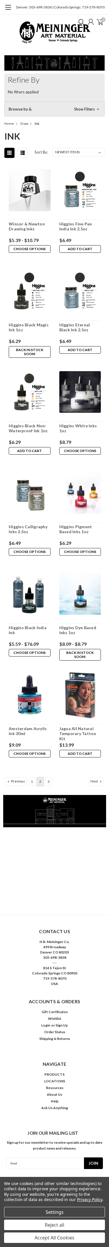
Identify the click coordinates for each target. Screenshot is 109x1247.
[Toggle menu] (8, 10)
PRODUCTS (54, 1074)
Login (45, 1025)
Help (54, 1101)
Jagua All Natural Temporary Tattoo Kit (78, 733)
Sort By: (41, 152)
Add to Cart (80, 249)
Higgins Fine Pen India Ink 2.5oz (75, 226)
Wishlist (54, 1018)
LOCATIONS (54, 1081)
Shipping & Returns (54, 1038)
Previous (17, 781)
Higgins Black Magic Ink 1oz (29, 327)
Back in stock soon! (29, 352)
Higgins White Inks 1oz (78, 428)
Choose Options (29, 249)
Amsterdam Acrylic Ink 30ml (28, 731)
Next (94, 781)
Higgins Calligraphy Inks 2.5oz (28, 529)
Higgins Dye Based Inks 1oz (77, 630)
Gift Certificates (55, 1012)
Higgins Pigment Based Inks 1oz (75, 529)
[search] (80, 22)
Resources (54, 1088)
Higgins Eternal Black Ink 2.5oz (74, 327)
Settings (55, 1212)
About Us (54, 1094)
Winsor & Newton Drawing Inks (27, 226)
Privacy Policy (89, 1199)
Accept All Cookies (54, 1237)
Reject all (54, 1225)
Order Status (54, 1032)
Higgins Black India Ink (28, 630)
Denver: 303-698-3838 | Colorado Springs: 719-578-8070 (60, 7)
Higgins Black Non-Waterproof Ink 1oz (28, 428)
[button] (54, 109)
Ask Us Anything (54, 1108)
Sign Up (62, 1025)
